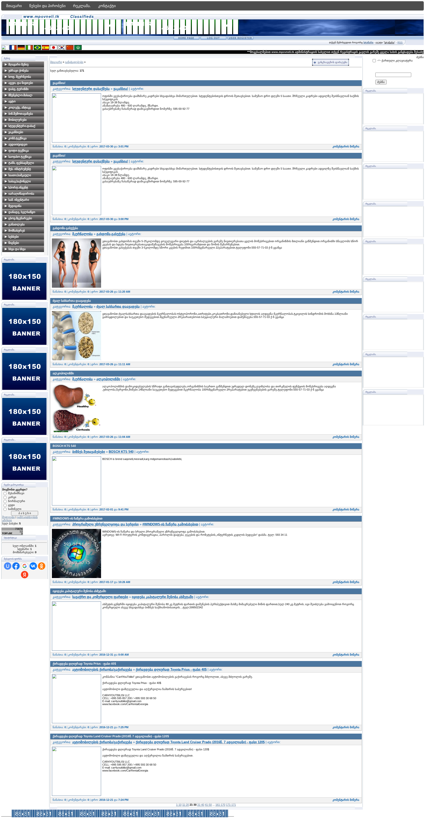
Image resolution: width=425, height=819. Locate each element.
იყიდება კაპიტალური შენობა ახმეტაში (79, 591)
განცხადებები (74, 62)
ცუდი (11, 505)
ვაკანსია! (59, 83)
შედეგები (8, 517)
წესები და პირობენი (47, 6)
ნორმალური (16, 501)
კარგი (12, 497)
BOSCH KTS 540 (64, 446)
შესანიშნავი (16, 493)
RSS (400, 42)
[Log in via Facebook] (16, 566)
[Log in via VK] (33, 566)
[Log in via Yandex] (24, 574)
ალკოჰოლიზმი (63, 373)
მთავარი (14, 6)
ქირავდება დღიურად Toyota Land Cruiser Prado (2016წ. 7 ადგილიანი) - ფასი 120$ (111, 736)
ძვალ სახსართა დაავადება (72, 300)
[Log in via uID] (7, 566)
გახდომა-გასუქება (65, 228)
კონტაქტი (107, 6)
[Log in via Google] (25, 566)
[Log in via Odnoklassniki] (41, 566)
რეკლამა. (82, 6)
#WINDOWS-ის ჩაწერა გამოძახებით (78, 518)
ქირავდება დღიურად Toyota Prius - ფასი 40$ (84, 663)
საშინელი (14, 508)
